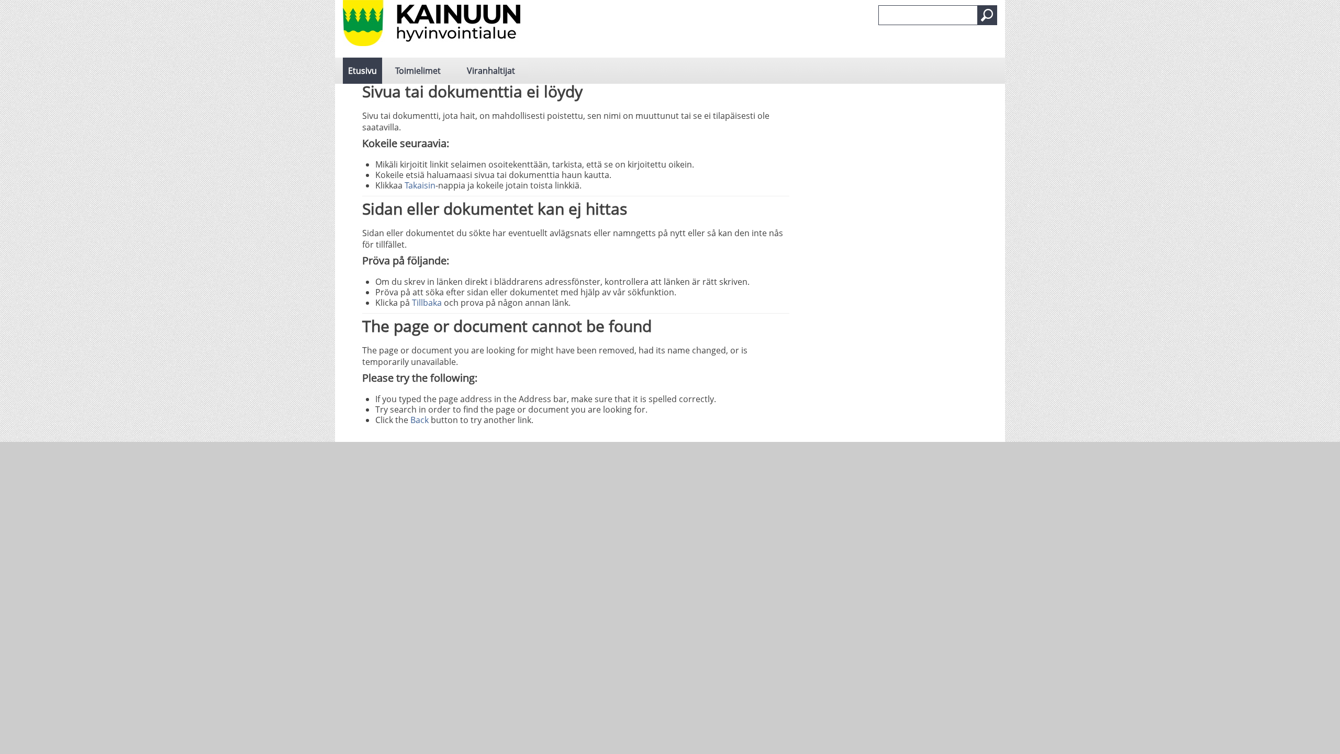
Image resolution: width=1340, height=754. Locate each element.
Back (419, 420)
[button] (987, 15)
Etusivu (362, 70)
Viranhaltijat (491, 70)
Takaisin (420, 185)
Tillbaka (427, 302)
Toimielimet (418, 70)
